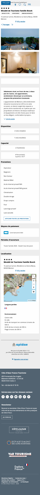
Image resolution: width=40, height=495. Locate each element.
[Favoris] (20, 5)
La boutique (25, 482)
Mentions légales (7, 478)
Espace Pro (20, 480)
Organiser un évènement (9, 482)
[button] (25, 4)
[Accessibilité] (15, 4)
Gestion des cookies (8, 480)
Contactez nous (20, 478)
